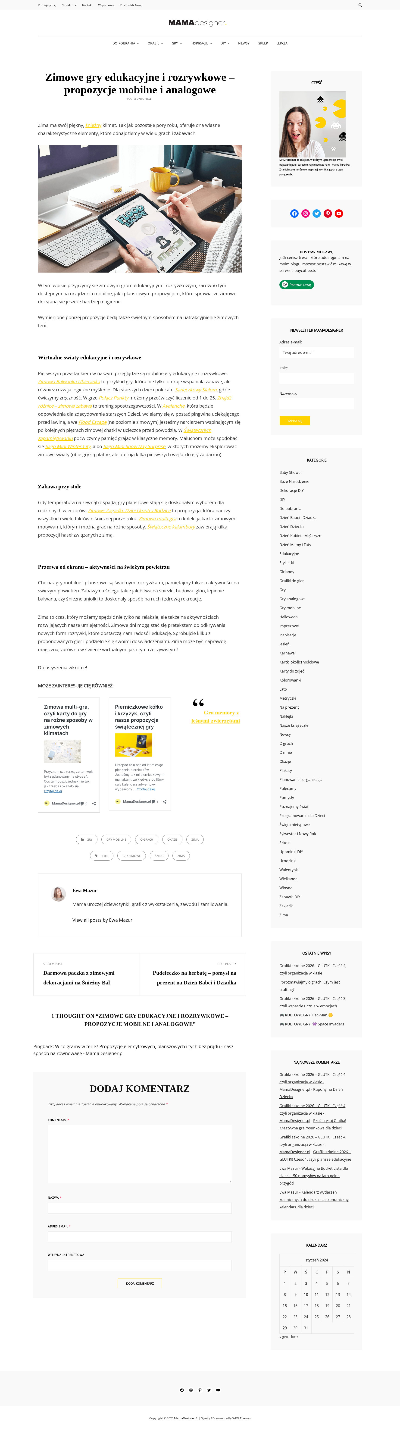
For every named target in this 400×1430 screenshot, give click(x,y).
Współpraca (106, 5)
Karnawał (287, 653)
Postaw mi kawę (131, 5)
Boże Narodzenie (294, 481)
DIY (223, 43)
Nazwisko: (288, 393)
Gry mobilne (116, 839)
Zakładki (286, 905)
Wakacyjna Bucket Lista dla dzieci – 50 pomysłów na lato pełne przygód (313, 1176)
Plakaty (285, 770)
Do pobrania (123, 43)
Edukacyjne (289, 553)
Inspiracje (199, 43)
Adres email (59, 1226)
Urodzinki (287, 860)
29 (285, 1327)
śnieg (159, 856)
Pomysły (286, 797)
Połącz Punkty (113, 398)
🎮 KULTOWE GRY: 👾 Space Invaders (311, 1024)
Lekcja (282, 43)
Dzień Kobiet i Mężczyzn (300, 535)
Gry (175, 43)
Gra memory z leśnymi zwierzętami (215, 716)
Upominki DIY (291, 851)
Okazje (153, 43)
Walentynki (289, 869)
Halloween (288, 616)
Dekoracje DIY (291, 490)
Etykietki (286, 562)
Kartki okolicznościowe (299, 662)
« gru (283, 1336)
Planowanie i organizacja (300, 779)
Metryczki (287, 698)
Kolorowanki (290, 680)
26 (327, 1316)
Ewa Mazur (288, 1168)
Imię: (283, 367)
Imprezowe (289, 626)
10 (306, 1294)
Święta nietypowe (294, 824)
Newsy (244, 43)
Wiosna (285, 887)
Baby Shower (290, 472)
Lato (283, 689)
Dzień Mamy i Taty (295, 544)
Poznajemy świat (294, 806)
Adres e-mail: (290, 342)
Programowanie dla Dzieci (302, 815)
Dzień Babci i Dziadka (297, 517)
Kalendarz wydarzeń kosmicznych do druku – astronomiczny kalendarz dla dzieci (314, 1200)
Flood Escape (92, 422)
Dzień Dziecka (291, 526)
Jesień (284, 644)
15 (285, 1305)
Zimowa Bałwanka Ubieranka (69, 381)
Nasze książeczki (293, 725)
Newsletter (69, 5)
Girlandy (286, 571)
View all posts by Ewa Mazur (102, 920)
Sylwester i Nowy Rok (297, 833)
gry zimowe (131, 856)
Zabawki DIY (289, 896)
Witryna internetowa (66, 1255)
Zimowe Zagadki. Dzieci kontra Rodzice (129, 510)
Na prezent (289, 707)
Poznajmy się (47, 5)
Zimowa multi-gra (157, 518)
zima (181, 856)
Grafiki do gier (291, 580)
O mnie (285, 752)
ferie (104, 856)
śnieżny (93, 125)
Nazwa (55, 1198)
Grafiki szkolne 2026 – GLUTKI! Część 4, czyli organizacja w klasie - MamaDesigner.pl (312, 1082)
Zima (195, 839)
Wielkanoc (288, 878)
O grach (146, 839)
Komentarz (58, 1120)
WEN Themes (241, 1418)
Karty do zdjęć (291, 671)
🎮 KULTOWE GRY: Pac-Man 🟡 (306, 1015)
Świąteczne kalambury (171, 527)
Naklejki (286, 716)
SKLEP (263, 43)
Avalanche (173, 406)
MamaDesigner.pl (186, 1418)
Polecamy (287, 788)
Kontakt (87, 5)
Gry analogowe (292, 598)
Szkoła (285, 842)
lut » (294, 1336)
